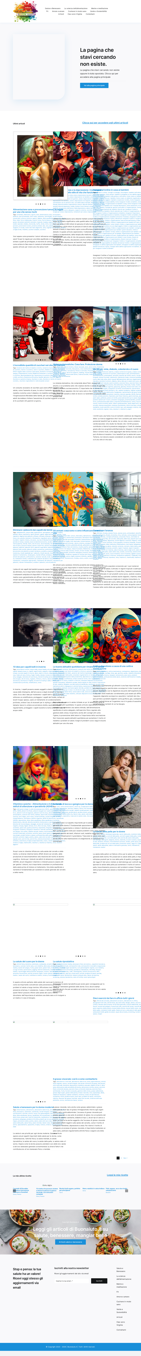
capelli (42, 534)
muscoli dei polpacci (104, 1006)
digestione (111, 540)
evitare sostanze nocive (80, 678)
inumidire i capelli (18, 540)
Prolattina (68, 554)
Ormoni (77, 550)
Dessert (38, 1192)
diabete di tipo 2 (96, 1085)
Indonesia (113, 544)
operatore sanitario (59, 973)
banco (20, 534)
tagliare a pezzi (136, 553)
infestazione (36, 538)
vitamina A (122, 557)
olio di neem (17, 545)
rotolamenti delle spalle (108, 1010)
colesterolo (113, 377)
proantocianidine (130, 399)
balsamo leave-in (23, 671)
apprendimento (95, 1081)
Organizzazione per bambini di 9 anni (104, 235)
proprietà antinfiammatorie (122, 401)
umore (81, 558)
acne (98, 834)
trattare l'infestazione (25, 562)
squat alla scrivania (121, 1012)
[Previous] (14, 1190)
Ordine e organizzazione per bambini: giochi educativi (115, 229)
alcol (37, 214)
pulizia (90, 812)
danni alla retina (102, 379)
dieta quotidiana (102, 540)
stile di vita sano (131, 405)
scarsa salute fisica (66, 691)
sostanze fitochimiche (118, 405)
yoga (14, 1126)
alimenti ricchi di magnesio (25, 813)
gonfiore (120, 673)
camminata (35, 1111)
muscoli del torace (128, 1006)
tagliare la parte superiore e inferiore (104, 555)
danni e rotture (43, 673)
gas (116, 673)
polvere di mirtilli (112, 398)
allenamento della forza (42, 1109)
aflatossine (27, 214)
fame (112, 673)
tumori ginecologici (89, 977)
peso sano (127, 675)
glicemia (123, 386)
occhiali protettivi (102, 396)
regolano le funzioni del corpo (81, 554)
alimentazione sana (46, 214)
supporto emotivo (80, 210)
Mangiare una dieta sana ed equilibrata (76, 684)
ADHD (19, 811)
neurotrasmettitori (49, 831)
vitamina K (123, 409)
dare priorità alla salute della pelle (128, 838)
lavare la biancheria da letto (38, 542)
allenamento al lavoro (116, 1001)
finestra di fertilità (67, 969)
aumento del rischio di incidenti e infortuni (72, 671)
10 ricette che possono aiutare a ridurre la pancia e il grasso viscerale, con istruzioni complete (116, 1191)
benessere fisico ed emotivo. (82, 964)
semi (19, 839)
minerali (114, 546)
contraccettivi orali (74, 966)
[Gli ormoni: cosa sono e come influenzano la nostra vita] (80, 499)
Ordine (102, 220)
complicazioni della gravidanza (90, 806)
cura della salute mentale (82, 202)
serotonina (128, 551)
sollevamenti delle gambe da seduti (104, 1012)
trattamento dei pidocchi (44, 560)
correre (30, 1113)
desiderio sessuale (84, 1085)
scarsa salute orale (78, 691)
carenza (15, 816)
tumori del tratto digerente (33, 227)
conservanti (16, 218)
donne (76, 543)
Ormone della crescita (67, 550)
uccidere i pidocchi (39, 562)
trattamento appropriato (28, 560)
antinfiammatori (135, 373)
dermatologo (97, 840)
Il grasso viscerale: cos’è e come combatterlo (75, 1079)
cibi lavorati (101, 1083)
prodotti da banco (34, 551)
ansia (71, 195)
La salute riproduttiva (63, 961)
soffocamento (30, 557)
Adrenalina (79, 536)
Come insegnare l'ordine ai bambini (126, 202)
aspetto (103, 834)
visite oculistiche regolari (100, 409)
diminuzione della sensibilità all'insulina (69, 1087)
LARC (71, 971)
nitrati (42, 224)
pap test (68, 973)
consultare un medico (99, 836)
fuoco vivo (16, 538)
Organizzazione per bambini (130, 233)
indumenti (28, 538)
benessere (78, 537)
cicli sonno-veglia (64, 541)
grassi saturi (38, 968)
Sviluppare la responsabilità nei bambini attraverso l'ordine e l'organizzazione (117, 243)
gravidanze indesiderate (81, 969)
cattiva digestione (102, 671)
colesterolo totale (123, 377)
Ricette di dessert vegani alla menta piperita (69, 1189)
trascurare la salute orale (78, 816)
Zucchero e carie (37, 379)
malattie (60, 684)
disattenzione (17, 822)
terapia (37, 1124)
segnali (15, 839)
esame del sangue (24, 968)
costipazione (126, 671)
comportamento (18, 818)
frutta (39, 220)
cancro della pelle (124, 834)
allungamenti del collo (99, 1002)
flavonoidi (127, 385)
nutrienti (126, 546)
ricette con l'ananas (107, 550)
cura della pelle (112, 838)
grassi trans (46, 968)
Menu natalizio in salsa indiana (24, 1188)
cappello (45, 671)
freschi (34, 220)
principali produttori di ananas (102, 548)
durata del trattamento (44, 824)
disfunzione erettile (88, 1087)
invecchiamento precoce (117, 841)
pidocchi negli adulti (41, 547)
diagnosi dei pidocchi (26, 536)
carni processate (24, 216)
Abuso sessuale (79, 367)
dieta (119, 381)
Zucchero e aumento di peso (22, 379)
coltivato (124, 535)
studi (48, 557)
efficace (35, 536)
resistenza (16, 553)
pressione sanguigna (117, 399)
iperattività (49, 829)
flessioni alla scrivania (105, 1004)
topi (121, 407)
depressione (22, 820)
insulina (81, 547)
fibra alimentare (119, 385)
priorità (30, 973)
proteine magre (24, 837)
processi (85, 552)
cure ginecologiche (43, 1113)
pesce (40, 833)
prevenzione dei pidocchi (21, 551)
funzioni (68, 545)
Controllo (68, 369)
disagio (102, 673)
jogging (34, 969)
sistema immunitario (105, 405)
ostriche (35, 833)
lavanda (26, 542)
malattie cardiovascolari (81, 810)
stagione (15, 227)
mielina (41, 831)
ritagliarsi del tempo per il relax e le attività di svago (69, 690)
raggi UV (134, 843)
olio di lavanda (45, 543)
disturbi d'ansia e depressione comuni (70, 204)
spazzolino (66, 816)
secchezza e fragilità (26, 680)
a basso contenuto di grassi (123, 372)
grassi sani (23, 827)
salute (64, 372)
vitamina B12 (27, 842)
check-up (77, 806)
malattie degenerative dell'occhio (103, 392)
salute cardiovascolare (120, 403)
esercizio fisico (124, 383)
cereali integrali (50, 816)
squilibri (89, 556)
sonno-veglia (70, 556)
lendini (50, 542)
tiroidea (76, 558)
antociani (115, 375)
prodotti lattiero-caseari (28, 835)
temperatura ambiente (124, 555)
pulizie (31, 1121)
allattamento (87, 536)
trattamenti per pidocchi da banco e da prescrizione (44, 558)
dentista (70, 808)
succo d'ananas (115, 553)
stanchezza (22, 840)
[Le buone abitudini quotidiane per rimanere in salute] (80, 635)
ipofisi (86, 547)
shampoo (49, 555)
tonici (129, 845)
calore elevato (34, 534)
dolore (133, 1002)
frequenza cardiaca (59, 545)
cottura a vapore (31, 218)
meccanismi (109, 394)
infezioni (106, 841)
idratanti (100, 841)
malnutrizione (104, 675)
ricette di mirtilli (103, 403)
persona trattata (26, 545)
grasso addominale (97, 1091)
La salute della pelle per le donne (109, 831)
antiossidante (17, 814)
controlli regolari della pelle (128, 836)
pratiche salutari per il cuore (101, 399)
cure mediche (38, 966)
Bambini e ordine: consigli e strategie (108, 192)
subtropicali (101, 553)
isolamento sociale (71, 682)
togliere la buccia (102, 557)
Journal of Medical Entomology (46, 540)
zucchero (43, 229)
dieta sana (47, 966)
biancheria (26, 534)
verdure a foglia (18, 842)
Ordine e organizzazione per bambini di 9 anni (125, 222)
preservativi (75, 973)
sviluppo (55, 558)
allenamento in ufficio (130, 1001)
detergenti (105, 840)
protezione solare (125, 843)
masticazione (57, 812)
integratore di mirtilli (114, 388)
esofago (107, 673)
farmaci (31, 826)
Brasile (108, 535)
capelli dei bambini (50, 534)
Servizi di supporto (72, 372)
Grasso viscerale (83, 1092)
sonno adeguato (69, 210)
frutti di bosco (46, 220)
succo (107, 553)
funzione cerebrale (129, 542)
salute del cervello (44, 837)
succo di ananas (126, 553)
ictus (90, 1092)
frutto (100, 542)
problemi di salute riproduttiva (62, 975)
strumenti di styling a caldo (42, 680)
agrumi (33, 214)
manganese (117, 392)
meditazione (45, 1117)
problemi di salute (87, 1096)
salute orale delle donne (89, 814)
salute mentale (37, 1123)
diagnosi (111, 840)
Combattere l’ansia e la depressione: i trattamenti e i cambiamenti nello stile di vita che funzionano (78, 191)
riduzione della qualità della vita (63, 814)
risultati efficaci (40, 555)
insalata (45, 222)
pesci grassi (47, 833)
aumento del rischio (28, 814)
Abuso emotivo (69, 367)
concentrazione (85, 541)
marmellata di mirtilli (99, 394)
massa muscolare (77, 549)
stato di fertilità (78, 977)
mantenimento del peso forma (131, 392)
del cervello (112, 538)
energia (87, 543)
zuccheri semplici (33, 229)
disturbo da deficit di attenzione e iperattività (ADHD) (44, 822)
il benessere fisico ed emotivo (68, 547)
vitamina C (116, 409)
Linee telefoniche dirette (88, 369)
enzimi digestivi (120, 540)
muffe (38, 224)
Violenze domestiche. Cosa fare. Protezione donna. (78, 364)
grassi (15, 222)
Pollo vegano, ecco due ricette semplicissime (47, 1189)
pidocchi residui (32, 549)
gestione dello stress (84, 1091)
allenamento (30, 1109)
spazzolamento (57, 816)
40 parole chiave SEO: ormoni (66, 536)
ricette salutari (47, 973)
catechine (41, 216)
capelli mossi (38, 671)
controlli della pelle (113, 836)
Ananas (105, 533)
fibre (14, 220)
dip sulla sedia (120, 1002)
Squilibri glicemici (43, 377)
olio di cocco (36, 543)
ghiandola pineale (76, 545)
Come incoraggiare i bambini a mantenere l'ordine (114, 200)
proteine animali (37, 226)
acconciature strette (23, 669)
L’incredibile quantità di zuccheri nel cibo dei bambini (39, 365)
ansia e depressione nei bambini (80, 197)
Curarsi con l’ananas (103, 530)
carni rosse (33, 216)
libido (102, 1092)
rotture (44, 679)
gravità (22, 538)
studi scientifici (105, 407)
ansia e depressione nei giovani (89, 199)
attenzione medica (66, 964)
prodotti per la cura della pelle (109, 843)
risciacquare (31, 555)
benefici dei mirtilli (125, 375)
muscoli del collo (116, 1006)
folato (49, 826)
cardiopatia (42, 964)
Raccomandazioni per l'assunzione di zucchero (35, 375)
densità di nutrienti (105, 381)
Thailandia (134, 555)
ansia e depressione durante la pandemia (86, 195)
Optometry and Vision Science (118, 396)
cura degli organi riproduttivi (68, 968)
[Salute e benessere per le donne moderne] (40, 1062)
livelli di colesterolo (44, 969)
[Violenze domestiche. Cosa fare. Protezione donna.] (80, 333)
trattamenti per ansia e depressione (85, 212)
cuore (95, 379)
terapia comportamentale (35, 840)
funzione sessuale (71, 1091)
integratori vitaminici (19, 829)
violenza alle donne (72, 374)
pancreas (56, 552)
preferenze (41, 549)
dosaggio (33, 824)
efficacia (41, 536)
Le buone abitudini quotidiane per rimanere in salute (78, 666)
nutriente (120, 546)
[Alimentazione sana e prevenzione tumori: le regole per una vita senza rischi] (40, 167)
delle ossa (127, 538)
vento (39, 682)
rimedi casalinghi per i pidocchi (29, 553)
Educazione (75, 369)
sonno (95, 553)
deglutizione (134, 671)
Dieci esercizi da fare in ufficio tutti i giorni (113, 998)
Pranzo (89, 1194)
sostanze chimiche (81, 556)
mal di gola (129, 544)
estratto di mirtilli (98, 385)
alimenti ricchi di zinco (41, 813)
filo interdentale (89, 808)
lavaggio (19, 677)
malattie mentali (33, 831)
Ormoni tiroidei (84, 550)
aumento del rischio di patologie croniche (85, 673)
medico (26, 224)
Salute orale (77, 814)
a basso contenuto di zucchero (107, 373)
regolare (32, 679)
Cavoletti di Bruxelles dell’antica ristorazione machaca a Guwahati (91, 1190)
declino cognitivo (36, 818)
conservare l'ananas (99, 537)
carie (58, 806)
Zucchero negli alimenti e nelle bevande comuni (34, 381)
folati (18, 220)
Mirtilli (133, 394)
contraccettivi (17, 1113)
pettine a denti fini (38, 545)
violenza (62, 374)
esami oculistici (114, 383)
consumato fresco (124, 537)
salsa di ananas (118, 550)
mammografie (77, 971)
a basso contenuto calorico (105, 372)
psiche (31, 837)
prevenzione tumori (25, 226)
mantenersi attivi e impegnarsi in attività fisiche (67, 686)
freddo (37, 675)
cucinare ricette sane (27, 966)
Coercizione (61, 369)
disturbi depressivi (64, 206)
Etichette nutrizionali (46, 371)
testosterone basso (71, 1100)
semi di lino (33, 839)
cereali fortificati (39, 816)
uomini (86, 558)
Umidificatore (33, 682)
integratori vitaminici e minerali (35, 829)
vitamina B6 (130, 557)
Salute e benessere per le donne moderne (33, 1107)
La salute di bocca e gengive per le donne (73, 804)
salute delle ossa (114, 551)
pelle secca (134, 841)
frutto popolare (118, 542)
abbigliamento (21, 532)
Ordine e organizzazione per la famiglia (109, 233)
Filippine (134, 540)
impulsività (41, 827)
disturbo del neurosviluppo (21, 824)
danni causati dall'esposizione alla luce (120, 379)
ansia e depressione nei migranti (80, 200)
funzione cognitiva (107, 386)
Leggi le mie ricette (117, 1175)
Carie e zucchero (39, 369)
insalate (105, 388)
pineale (66, 552)
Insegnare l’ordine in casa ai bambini (111, 190)
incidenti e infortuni (74, 680)
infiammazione (97, 388)
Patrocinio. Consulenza (68, 370)
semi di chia (25, 839)
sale (43, 226)
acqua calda (29, 532)
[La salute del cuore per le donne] (40, 931)
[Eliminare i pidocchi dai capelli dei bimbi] (40, 499)
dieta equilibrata (48, 218)
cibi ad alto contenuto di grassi (87, 1083)
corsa (35, 1113)
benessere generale (112, 834)
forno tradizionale (26, 220)
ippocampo (96, 1092)
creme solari (103, 838)
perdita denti (73, 812)
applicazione (38, 532)
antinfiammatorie (98, 375)
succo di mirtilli (115, 407)
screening (56, 977)
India (107, 544)
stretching (131, 1012)
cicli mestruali (64, 966)
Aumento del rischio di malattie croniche (29, 368)
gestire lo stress (62, 680)
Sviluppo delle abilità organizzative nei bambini (124, 246)
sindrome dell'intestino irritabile (131, 677)
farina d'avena (108, 385)
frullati (133, 385)
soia (47, 226)
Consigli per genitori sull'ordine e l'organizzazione (120, 207)
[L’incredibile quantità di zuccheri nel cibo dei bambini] (40, 333)
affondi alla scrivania (103, 1001)
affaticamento (73, 669)
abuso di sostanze (62, 669)
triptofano (112, 557)
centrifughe (48, 216)
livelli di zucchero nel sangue (62, 549)
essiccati (128, 540)
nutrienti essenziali (19, 833)
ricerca (95, 403)
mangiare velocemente (117, 675)
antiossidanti (108, 375)
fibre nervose (42, 826)
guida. (126, 673)
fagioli (26, 826)
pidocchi (21, 547)
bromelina (114, 535)
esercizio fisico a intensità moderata (80, 1089)
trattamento (16, 560)
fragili (33, 675)
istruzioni (33, 540)
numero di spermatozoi (92, 1094)
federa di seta (20, 675)
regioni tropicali (123, 548)
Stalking (81, 372)
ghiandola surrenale (89, 545)
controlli (24, 1113)
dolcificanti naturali (102, 383)
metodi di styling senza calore (47, 677)
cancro (133, 375)
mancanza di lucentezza (29, 677)
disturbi (24, 822)
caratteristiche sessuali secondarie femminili (67, 539)
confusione (27, 818)
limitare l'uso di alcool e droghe (85, 206)
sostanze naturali (41, 557)
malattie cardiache (124, 390)
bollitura (15, 216)
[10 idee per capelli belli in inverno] (40, 636)
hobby (72, 206)
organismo (56, 550)
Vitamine (25, 229)
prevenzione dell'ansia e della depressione (72, 208)
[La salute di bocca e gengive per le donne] (80, 773)
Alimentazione (21, 1109)
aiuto (86, 367)
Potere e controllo (81, 370)
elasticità (122, 840)
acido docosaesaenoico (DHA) (39, 809)
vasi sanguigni (128, 407)
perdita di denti (82, 812)
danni (36, 673)
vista (110, 409)
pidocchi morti (29, 547)
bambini (15, 534)
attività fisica (70, 537)
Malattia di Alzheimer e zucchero (43, 373)
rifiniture (38, 679)
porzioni (15, 226)
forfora (28, 675)
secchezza (16, 680)
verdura (135, 407)
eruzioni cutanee (131, 840)
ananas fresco (112, 533)
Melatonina (86, 549)
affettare (99, 533)
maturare (96, 546)
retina (133, 401)
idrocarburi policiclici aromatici (27, 222)
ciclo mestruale (75, 541)
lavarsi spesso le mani (84, 682)
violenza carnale (83, 374)
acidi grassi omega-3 (23, 809)
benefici (138, 533)
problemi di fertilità (32, 1119)
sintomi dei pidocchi (19, 557)
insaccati (39, 222)
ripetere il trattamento (20, 555)
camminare (35, 964)
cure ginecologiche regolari (85, 968)
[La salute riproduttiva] (80, 931)
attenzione (62, 537)
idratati (42, 675)
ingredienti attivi (46, 538)
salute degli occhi (133, 403)
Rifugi (59, 372)
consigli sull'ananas (112, 537)
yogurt (129, 409)
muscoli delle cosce (132, 1008)
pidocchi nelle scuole (19, 549)
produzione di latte (59, 554)
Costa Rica (104, 538)
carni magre (22, 816)
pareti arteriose (133, 396)
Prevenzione (23, 973)
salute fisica (28, 1123)
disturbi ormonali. (68, 543)
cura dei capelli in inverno (26, 673)
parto (61, 552)
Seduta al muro (120, 1010)
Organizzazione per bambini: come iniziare (118, 237)
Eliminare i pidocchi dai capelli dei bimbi (32, 530)
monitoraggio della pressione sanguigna (30, 971)
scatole (122, 551)
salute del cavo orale (45, 1121)
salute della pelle (102, 551)
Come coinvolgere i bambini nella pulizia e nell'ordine (109, 196)
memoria (116, 394)
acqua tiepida (42, 669)
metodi (25, 543)
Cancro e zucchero (27, 369)
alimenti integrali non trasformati (43, 811)
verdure (48, 1124)
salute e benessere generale (118, 845)
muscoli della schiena (118, 1008)
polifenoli (103, 398)
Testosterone (69, 558)
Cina (119, 535)
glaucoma (117, 386)
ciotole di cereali (104, 377)
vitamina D (42, 842)
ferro (35, 826)
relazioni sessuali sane (80, 975)
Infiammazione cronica (25, 373)
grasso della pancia (72, 1092)
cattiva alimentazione (67, 806)
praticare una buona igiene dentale (73, 688)
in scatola (102, 544)
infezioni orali (57, 810)
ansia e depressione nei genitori (68, 199)
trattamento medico (99, 847)
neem (29, 543)
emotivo (81, 543)
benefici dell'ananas (99, 535)
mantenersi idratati (89, 686)
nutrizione (29, 833)
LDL (116, 390)
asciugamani (46, 532)
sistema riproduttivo (66, 977)
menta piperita (17, 543)
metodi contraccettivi (89, 971)
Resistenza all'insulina (31, 377)
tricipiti (100, 1014)
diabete (40, 218)
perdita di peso (69, 1096)
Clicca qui (109, 73)
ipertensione (136, 388)
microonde (32, 224)
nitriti (46, 224)
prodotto (44, 551)
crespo (15, 673)
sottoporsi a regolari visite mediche (64, 693)
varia (44, 227)
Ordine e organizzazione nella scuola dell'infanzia (120, 220)
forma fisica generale (119, 1004)
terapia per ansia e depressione (63, 212)
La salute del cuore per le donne (28, 961)
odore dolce (134, 546)
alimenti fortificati (27, 811)
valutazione (96, 679)
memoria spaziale (125, 394)
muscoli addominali (132, 1004)
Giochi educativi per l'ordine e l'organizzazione (124, 211)
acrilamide (20, 214)
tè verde (21, 227)
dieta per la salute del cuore (130, 381)
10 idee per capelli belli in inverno (29, 667)
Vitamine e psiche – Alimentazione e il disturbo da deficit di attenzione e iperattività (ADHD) (37, 805)
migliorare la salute (105, 546)
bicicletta (28, 964)
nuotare (46, 971)
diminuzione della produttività (72, 677)
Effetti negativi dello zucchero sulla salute (26, 371)
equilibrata (36, 1115)
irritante (27, 540)
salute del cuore (24, 975)
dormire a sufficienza (65, 678)
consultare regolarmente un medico (84, 675)
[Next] (126, 1190)
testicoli (61, 558)
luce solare (24, 831)
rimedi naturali (44, 553)
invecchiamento (126, 388)
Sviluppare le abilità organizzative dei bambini (107, 244)
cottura (23, 218)
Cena (84, 1194)
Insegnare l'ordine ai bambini (129, 215)
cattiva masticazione (115, 671)
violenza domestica (64, 376)
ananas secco (122, 533)
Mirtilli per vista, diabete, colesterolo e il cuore (115, 369)
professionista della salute (105, 401)
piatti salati (96, 398)
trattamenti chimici (21, 558)
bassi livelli (44, 814)
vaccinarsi (64, 695)
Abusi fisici (60, 367)
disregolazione (57, 543)
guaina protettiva (32, 827)
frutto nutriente (107, 542)
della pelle (120, 538)
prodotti (114, 548)
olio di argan (17, 679)
